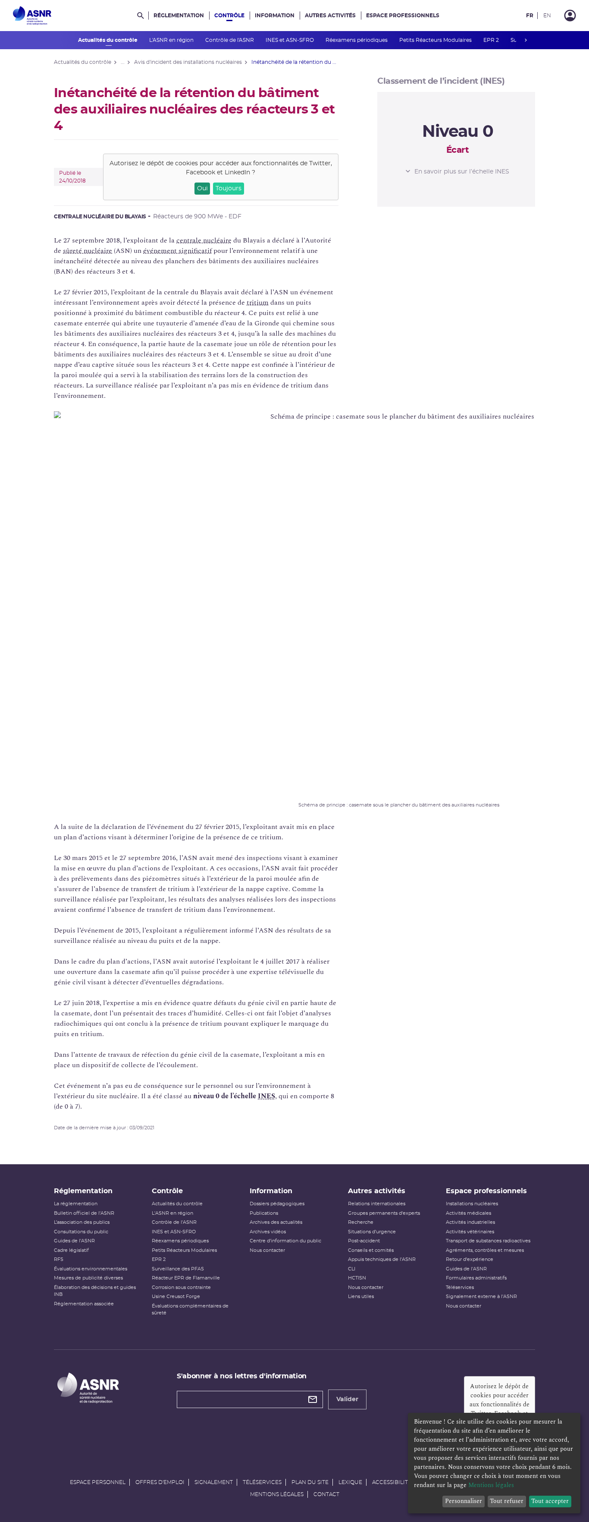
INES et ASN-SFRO (290, 40)
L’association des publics (82, 1222)
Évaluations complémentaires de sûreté (190, 1310)
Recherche (360, 1222)
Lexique (350, 1482)
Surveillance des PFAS (178, 1269)
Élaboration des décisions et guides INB (95, 1291)
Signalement (213, 1482)
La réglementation (75, 1203)
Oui (202, 189)
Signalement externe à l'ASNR (481, 1296)
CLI (351, 1269)
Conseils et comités (371, 1250)
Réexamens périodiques (357, 40)
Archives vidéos (268, 1231)
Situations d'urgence (372, 1231)
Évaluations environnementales (90, 1269)
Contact (326, 1494)
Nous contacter (267, 1250)
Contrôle (229, 15)
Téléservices (460, 1287)
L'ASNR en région (172, 40)
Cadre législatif (71, 1250)
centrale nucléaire (204, 240)
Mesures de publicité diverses (88, 1278)
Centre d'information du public (285, 1240)
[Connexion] (570, 15)
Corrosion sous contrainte (181, 1287)
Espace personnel (97, 1482)
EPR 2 (491, 40)
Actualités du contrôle (108, 40)
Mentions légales (277, 1494)
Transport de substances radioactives (488, 1240)
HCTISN (357, 1278)
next (525, 40)
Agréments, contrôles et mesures (485, 1250)
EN (547, 15)
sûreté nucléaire (87, 251)
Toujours (228, 189)
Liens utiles (361, 1296)
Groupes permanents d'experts (384, 1213)
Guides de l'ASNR (74, 1240)
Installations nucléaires (472, 1203)
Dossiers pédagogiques (277, 1203)
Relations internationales (376, 1203)
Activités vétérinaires (470, 1231)
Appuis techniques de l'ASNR (382, 1259)
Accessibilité (391, 1482)
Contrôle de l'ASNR (230, 40)
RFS (58, 1259)
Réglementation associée (84, 1303)
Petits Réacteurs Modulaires (436, 40)
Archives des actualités (276, 1222)
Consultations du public (81, 1231)
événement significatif (177, 251)
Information (274, 15)
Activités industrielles (470, 1222)
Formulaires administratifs (476, 1278)
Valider (347, 1399)
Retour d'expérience (469, 1259)
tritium (258, 302)
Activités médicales (468, 1213)
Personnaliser (463, 1501)
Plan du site (310, 1482)
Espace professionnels (402, 15)
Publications (264, 1213)
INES (266, 1096)
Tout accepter (550, 1501)
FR (529, 15)
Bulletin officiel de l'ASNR (84, 1213)
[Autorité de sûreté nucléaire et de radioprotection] (32, 15)
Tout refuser (506, 1501)
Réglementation (179, 15)
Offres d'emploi (160, 1482)
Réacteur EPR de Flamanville (186, 1278)
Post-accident (364, 1240)
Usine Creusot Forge (176, 1296)
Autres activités (330, 15)
